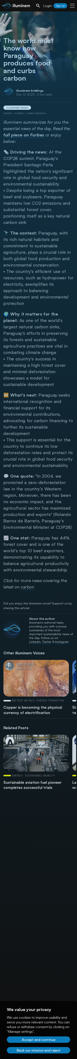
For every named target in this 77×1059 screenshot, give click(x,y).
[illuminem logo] (16, 6)
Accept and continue (38, 1039)
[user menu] (72, 6)
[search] (38, 5)
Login (47, 6)
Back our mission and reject (39, 1050)
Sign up (60, 5)
